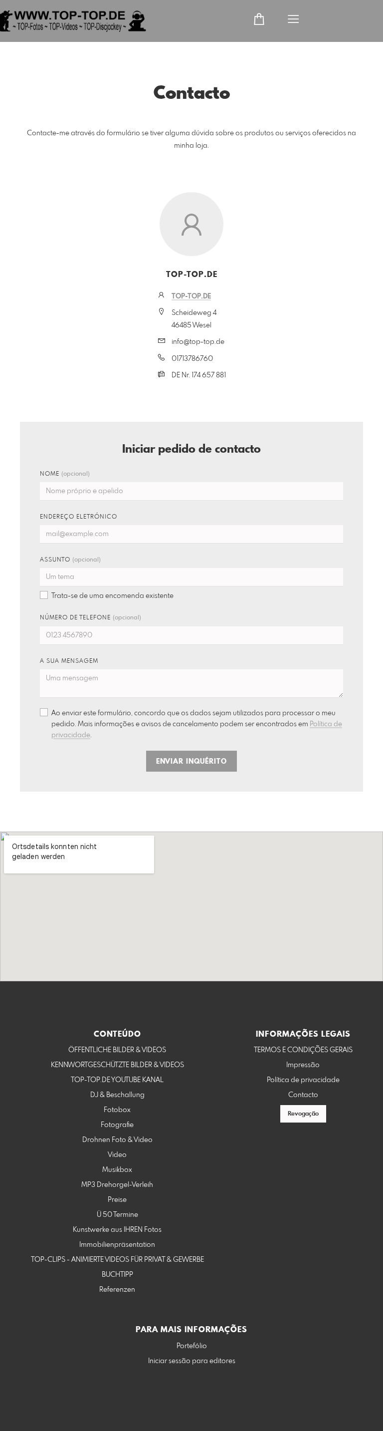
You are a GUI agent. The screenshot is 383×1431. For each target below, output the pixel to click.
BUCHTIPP (117, 1274)
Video (117, 1154)
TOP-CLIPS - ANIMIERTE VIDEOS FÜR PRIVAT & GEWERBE (117, 1259)
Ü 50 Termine (117, 1214)
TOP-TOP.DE (191, 296)
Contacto (303, 1095)
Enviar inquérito (191, 761)
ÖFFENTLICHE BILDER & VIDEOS (117, 1050)
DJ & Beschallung (117, 1095)
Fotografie (117, 1125)
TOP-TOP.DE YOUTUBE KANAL (117, 1080)
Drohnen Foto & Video (117, 1140)
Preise (117, 1199)
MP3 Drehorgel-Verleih (117, 1184)
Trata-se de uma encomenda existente (112, 595)
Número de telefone (90, 618)
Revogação (303, 1114)
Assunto (70, 560)
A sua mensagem (69, 661)
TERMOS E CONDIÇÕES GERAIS (303, 1050)
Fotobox (117, 1110)
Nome (65, 474)
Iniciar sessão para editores (191, 1361)
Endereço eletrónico (78, 517)
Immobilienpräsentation (117, 1244)
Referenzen (117, 1289)
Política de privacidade (303, 1080)
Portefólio (192, 1346)
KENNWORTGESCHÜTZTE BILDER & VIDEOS (117, 1065)
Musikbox (117, 1169)
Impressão (303, 1065)
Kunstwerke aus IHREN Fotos (117, 1229)
